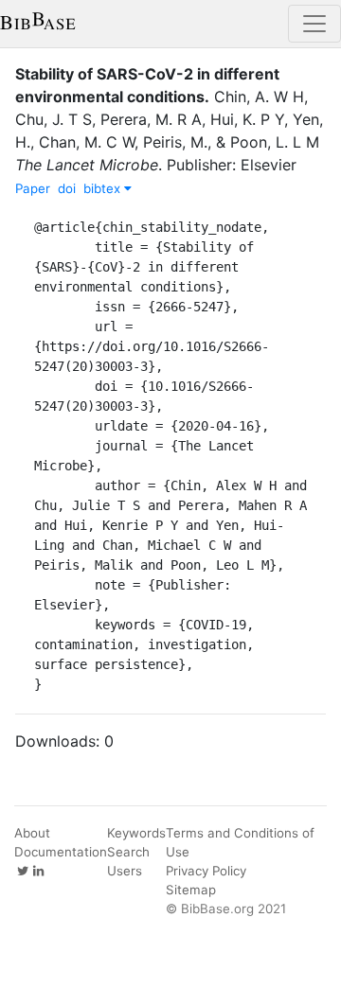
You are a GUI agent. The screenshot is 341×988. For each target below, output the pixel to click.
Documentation (60, 851)
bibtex (103, 188)
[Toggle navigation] (314, 24)
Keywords (136, 832)
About (32, 832)
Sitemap (191, 889)
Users (124, 870)
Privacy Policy (206, 870)
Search (128, 851)
